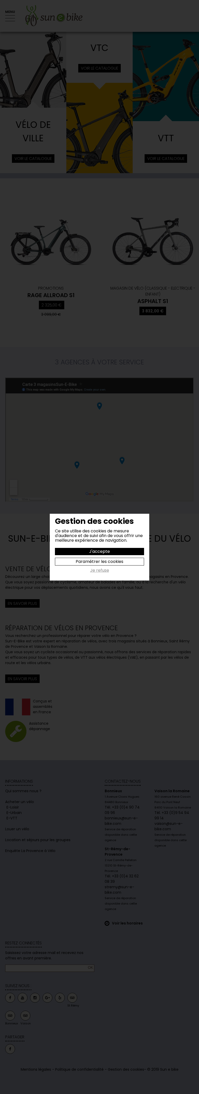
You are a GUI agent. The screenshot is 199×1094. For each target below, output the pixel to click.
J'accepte (99, 551)
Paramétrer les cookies (99, 561)
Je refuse (99, 570)
